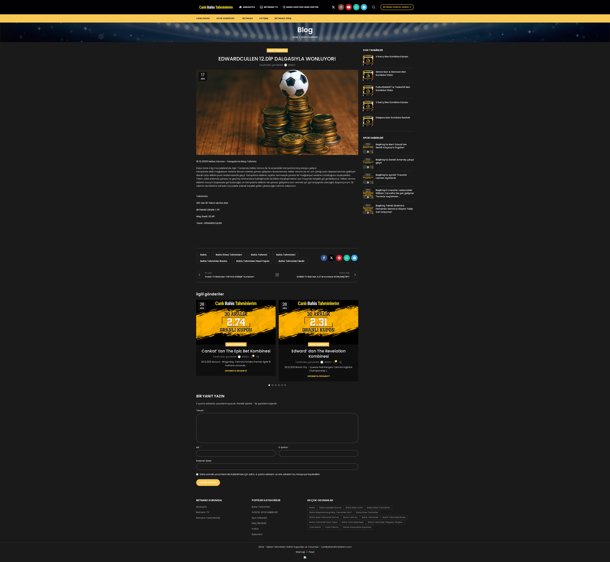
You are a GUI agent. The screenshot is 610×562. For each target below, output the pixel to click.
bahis (203, 254)
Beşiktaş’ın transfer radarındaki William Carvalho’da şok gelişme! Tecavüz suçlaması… (395, 193)
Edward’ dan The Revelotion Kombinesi (318, 353)
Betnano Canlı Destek (208, 517)
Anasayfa (201, 506)
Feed (311, 552)
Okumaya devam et (236, 371)
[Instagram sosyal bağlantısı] (341, 7)
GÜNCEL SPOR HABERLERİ (265, 512)
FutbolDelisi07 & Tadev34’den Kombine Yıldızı (393, 88)
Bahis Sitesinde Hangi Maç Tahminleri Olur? (330, 512)
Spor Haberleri (259, 517)
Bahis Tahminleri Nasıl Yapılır (253, 261)
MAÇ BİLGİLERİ (259, 523)
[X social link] (333, 7)
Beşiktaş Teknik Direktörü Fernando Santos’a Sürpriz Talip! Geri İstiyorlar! (394, 208)
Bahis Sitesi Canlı (354, 507)
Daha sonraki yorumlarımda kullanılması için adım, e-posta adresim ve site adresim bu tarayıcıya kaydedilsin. (260, 474)
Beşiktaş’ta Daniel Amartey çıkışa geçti (395, 161)
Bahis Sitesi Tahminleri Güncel (324, 517)
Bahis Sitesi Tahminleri (229, 254)
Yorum (201, 410)
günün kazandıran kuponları (357, 527)
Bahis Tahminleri (309, 37)
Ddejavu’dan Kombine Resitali (393, 117)
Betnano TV (202, 512)
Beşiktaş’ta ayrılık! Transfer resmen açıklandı (391, 176)
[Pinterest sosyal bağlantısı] (339, 258)
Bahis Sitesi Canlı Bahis (378, 507)
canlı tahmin (332, 527)
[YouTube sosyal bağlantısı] (349, 7)
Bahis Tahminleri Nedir (292, 261)
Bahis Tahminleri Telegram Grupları (385, 522)
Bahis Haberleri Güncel (330, 507)
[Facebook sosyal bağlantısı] (324, 258)
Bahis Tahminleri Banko (213, 261)
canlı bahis (315, 527)
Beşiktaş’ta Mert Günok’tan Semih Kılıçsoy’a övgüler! (391, 146)
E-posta (284, 447)
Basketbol (257, 534)
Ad (198, 447)
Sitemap (300, 552)
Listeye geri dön (277, 275)
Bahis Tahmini (259, 254)
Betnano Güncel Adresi (396, 7)
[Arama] (374, 7)
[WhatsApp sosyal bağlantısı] (356, 7)
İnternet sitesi (203, 460)
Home (295, 37)
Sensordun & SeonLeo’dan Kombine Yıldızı (391, 73)
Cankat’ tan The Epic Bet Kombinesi (236, 351)
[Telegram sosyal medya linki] (364, 7)
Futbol (255, 528)
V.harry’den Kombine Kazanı (392, 56)
